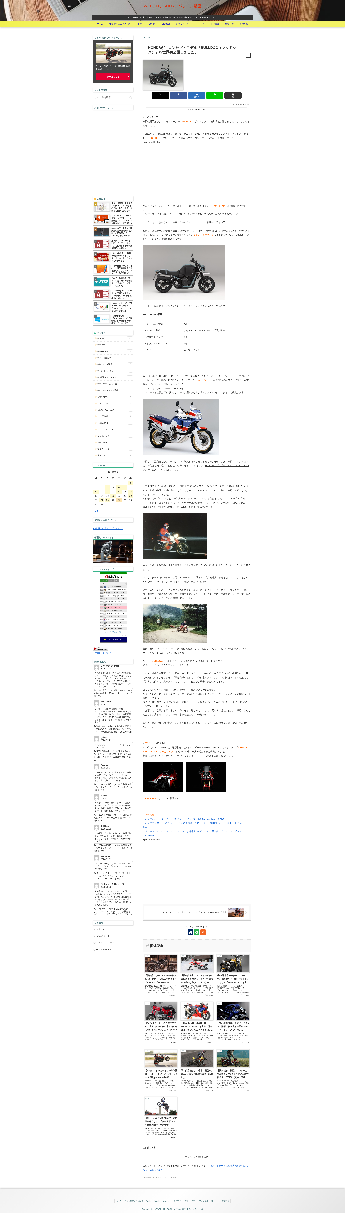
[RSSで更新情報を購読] (203, 932)
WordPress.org (103, 949)
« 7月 (95, 511)
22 (130, 496)
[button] (233, 95)
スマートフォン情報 (199, 1201)
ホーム (119, 1201)
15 (130, 491)
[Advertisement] (165, 175)
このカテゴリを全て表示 (113, 632)
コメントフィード (105, 942)
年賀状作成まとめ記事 (133, 1201)
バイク (148, 38)
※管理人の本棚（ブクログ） (108, 528)
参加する (123, 635)
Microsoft (167, 1201)
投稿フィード (103, 936)
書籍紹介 (225, 1201)
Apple (148, 1201)
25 (107, 500)
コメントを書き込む (197, 1157)
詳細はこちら (113, 76)
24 (102, 500)
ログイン (100, 929)
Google (157, 1201)
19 (113, 496)
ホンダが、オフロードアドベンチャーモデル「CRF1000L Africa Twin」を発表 (185, 819)
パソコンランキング (102, 653)
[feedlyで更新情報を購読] (196, 932)
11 (107, 491)
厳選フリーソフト (181, 1201)
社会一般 (215, 1201)
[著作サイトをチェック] (190, 932)
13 (119, 491)
